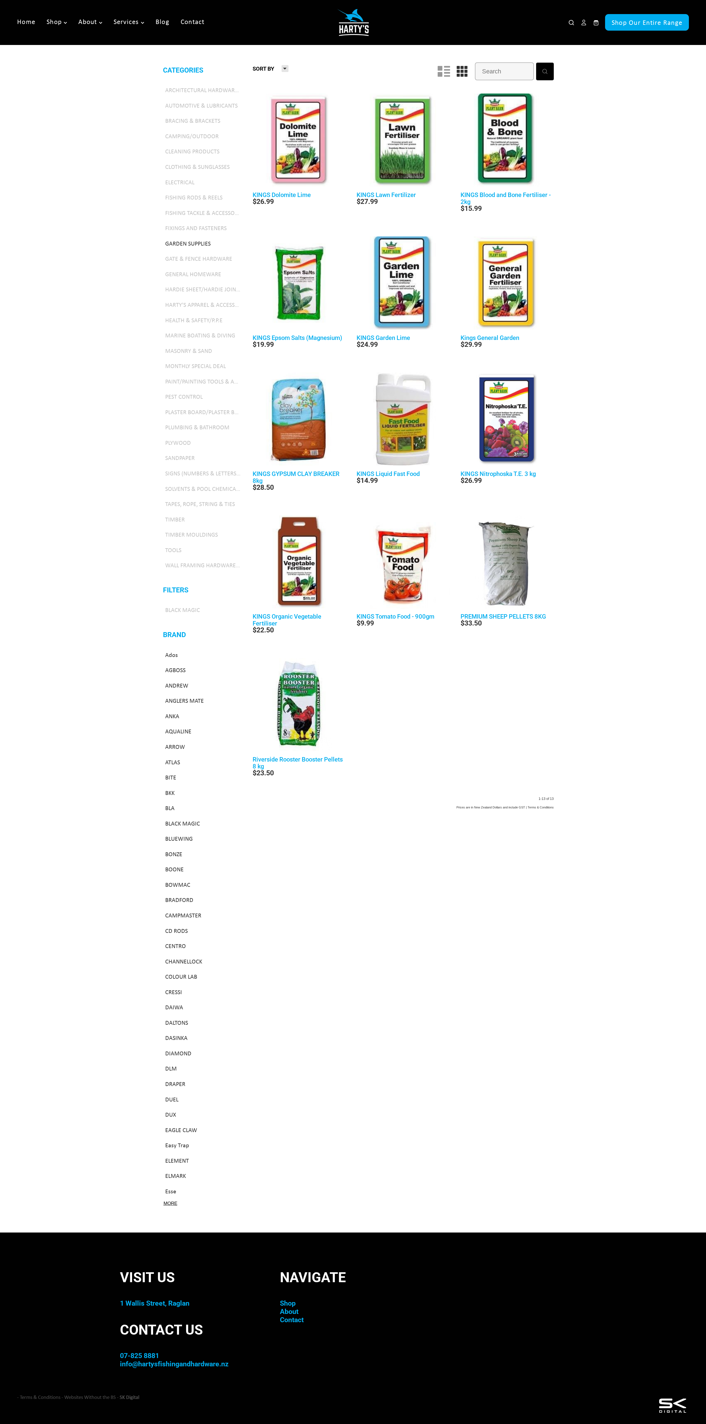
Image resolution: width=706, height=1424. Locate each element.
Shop (55, 21)
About (88, 21)
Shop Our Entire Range (647, 22)
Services (127, 21)
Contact (193, 21)
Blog (162, 21)
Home (26, 21)
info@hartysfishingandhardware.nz (174, 1363)
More (170, 1203)
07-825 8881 (139, 1355)
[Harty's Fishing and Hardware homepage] (353, 22)
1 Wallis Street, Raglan (154, 1303)
